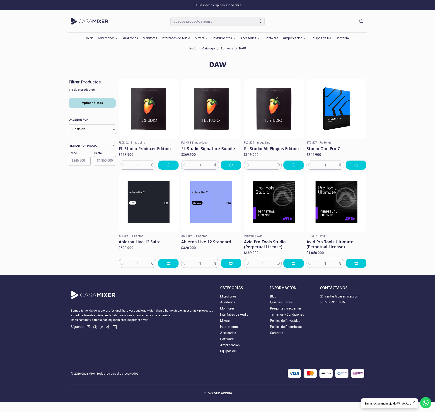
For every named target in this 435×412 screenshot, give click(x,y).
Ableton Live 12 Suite (140, 241)
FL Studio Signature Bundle (208, 148)
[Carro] (361, 21)
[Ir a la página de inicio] (90, 21)
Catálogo (208, 48)
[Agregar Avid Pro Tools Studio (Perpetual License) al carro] (293, 263)
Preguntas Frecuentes (286, 308)
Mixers (225, 320)
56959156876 (335, 302)
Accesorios (228, 333)
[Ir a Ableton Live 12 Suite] (149, 202)
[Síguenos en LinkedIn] (115, 327)
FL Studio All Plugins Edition (271, 148)
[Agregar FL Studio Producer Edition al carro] (168, 165)
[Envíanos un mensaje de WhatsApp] (425, 402)
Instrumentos (229, 327)
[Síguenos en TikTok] (108, 327)
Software (227, 48)
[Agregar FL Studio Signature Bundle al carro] (231, 165)
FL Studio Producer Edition (145, 148)
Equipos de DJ (230, 351)
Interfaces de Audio (234, 314)
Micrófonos (228, 296)
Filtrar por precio (83, 145)
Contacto (276, 333)
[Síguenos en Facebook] (95, 327)
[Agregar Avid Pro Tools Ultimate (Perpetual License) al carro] (356, 263)
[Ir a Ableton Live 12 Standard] (211, 202)
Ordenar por (78, 119)
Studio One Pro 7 (323, 148)
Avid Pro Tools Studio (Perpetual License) (265, 244)
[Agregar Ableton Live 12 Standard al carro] (231, 263)
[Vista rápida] (173, 109)
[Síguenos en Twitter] (101, 327)
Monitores (227, 308)
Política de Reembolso (286, 327)
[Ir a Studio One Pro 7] (336, 109)
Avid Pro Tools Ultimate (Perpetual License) (330, 244)
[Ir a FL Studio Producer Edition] (149, 109)
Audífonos (227, 302)
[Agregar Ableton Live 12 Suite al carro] (168, 263)
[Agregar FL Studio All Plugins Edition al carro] (293, 165)
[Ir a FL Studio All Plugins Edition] (274, 109)
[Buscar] (261, 21)
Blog (273, 296)
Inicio (192, 48)
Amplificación (230, 345)
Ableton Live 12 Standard (206, 241)
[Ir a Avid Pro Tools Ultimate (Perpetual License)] (336, 202)
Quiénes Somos (281, 302)
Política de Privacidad (285, 320)
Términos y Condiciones (287, 314)
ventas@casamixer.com (342, 296)
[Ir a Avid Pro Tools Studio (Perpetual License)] (274, 202)
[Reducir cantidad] (122, 165)
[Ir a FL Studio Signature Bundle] (211, 109)
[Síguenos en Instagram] (88, 327)
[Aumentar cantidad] (153, 165)
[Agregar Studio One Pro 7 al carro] (356, 165)
